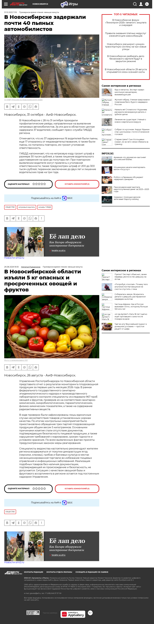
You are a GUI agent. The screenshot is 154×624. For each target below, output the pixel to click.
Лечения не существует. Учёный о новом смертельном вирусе (130, 120)
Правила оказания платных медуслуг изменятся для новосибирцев (125, 34)
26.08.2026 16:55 (11, 267)
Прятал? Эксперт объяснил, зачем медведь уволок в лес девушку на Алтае (131, 276)
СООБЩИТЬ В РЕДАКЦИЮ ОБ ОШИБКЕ (91, 572)
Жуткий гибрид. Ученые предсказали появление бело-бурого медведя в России (132, 102)
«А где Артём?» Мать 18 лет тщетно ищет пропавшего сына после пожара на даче (131, 316)
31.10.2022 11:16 (10, 12)
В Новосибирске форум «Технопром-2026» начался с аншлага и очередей (125, 23)
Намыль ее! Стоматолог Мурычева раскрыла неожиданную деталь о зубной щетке (131, 112)
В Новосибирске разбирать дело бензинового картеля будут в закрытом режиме (125, 59)
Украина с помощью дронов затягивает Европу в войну (127, 198)
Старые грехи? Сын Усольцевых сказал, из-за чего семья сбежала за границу (131, 141)
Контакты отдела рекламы (59, 572)
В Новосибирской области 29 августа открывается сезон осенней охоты (126, 70)
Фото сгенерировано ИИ (16, 360)
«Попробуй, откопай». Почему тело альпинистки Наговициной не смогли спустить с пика (131, 286)
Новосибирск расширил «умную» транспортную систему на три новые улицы (125, 47)
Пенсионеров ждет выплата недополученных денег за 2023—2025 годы (131, 189)
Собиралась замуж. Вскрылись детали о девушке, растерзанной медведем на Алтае (130, 296)
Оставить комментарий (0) (77, 184)
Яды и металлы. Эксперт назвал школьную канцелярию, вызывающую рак (129, 92)
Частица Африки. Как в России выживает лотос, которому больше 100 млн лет (131, 306)
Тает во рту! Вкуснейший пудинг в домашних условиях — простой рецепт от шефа (131, 326)
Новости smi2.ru (14, 257)
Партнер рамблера (50, 613)
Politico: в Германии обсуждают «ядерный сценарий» (128, 178)
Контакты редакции (33, 572)
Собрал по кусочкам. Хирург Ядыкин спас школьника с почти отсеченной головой (132, 131)
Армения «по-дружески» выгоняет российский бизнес (130, 158)
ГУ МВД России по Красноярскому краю (23, 100)
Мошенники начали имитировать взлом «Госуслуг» (129, 168)
